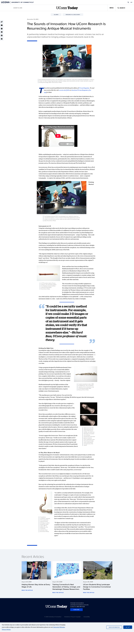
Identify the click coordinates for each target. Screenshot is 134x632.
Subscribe (76, 609)
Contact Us (73, 606)
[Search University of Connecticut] (128, 2)
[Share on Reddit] (1, 39)
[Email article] (1, 25)
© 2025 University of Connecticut (52, 617)
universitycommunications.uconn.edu (79, 605)
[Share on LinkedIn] (1, 32)
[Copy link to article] (1, 22)
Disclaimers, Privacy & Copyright (72, 617)
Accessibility (87, 617)
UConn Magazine (84, 88)
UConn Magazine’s (83, 90)
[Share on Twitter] (1, 28)
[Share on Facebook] (1, 35)
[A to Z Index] (131, 2)
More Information (114, 627)
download (74, 90)
